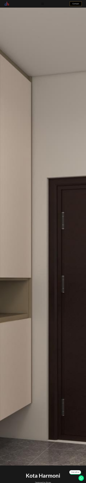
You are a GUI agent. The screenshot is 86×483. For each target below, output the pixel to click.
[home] (21, 3)
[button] (42, 3)
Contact (75, 4)
